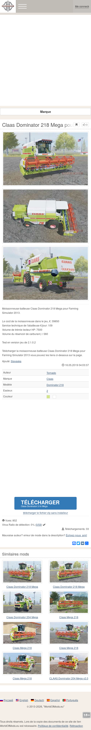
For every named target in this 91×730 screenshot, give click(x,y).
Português (72, 700)
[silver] (48, 396)
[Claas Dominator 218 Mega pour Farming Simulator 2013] (45, 158)
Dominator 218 (55, 385)
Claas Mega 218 (68, 617)
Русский (8, 700)
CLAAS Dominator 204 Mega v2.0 (68, 678)
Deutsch (39, 700)
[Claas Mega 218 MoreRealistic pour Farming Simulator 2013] (22, 663)
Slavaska (16, 361)
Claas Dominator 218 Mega (22, 586)
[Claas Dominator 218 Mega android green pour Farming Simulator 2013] (22, 571)
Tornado (51, 373)
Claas (50, 379)
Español (55, 700)
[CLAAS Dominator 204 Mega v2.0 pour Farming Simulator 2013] (69, 663)
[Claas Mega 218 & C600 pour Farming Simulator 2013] (69, 602)
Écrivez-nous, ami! (76, 535)
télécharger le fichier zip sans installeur (45, 512)
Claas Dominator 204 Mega (22, 617)
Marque (45, 111)
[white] (54, 396)
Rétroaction (76, 725)
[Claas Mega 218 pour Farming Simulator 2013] (69, 632)
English (23, 700)
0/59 (38, 524)
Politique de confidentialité (53, 725)
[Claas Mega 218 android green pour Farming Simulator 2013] (22, 632)
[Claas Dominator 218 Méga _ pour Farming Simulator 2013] (69, 571)
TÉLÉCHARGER (40, 503)
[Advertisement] (45, 60)
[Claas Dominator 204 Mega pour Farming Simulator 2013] (22, 602)
